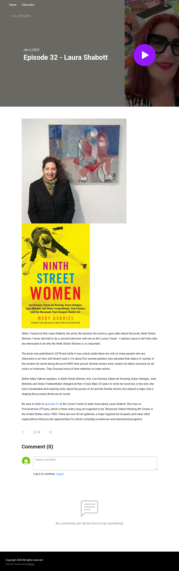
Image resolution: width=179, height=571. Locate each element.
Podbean (30, 564)
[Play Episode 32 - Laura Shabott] (145, 55)
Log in (60, 474)
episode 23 (52, 404)
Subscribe (28, 4)
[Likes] (23, 432)
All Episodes (21, 16)
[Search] (165, 4)
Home (12, 4)
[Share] (51, 432)
